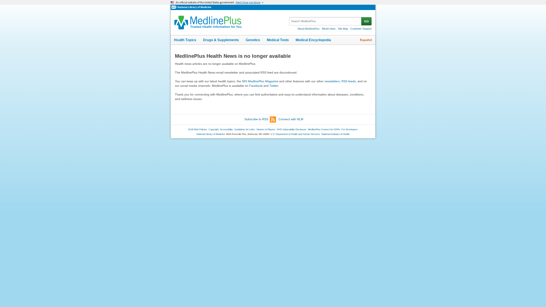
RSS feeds (348, 81)
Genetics (253, 40)
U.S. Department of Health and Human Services (295, 134)
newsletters (332, 81)
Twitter (273, 85)
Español (366, 40)
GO (366, 21)
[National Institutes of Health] (174, 7)
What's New (328, 28)
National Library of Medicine (194, 7)
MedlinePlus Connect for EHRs (324, 129)
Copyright (214, 129)
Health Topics (185, 40)
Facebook (256, 85)
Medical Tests (278, 40)
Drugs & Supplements (221, 40)
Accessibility (226, 129)
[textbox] (325, 21)
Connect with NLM (291, 119)
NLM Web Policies (197, 129)
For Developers (349, 129)
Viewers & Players (265, 129)
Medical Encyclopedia (313, 40)
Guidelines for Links (244, 129)
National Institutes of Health (335, 134)
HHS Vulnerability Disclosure (291, 129)
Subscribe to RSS (256, 119)
